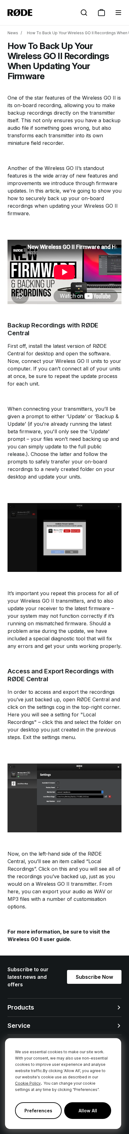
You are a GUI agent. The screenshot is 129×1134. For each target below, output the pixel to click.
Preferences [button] (38, 1110)
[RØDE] (20, 12)
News (13, 32)
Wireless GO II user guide (39, 939)
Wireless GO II (99, 98)
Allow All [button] (88, 1110)
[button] (118, 12)
